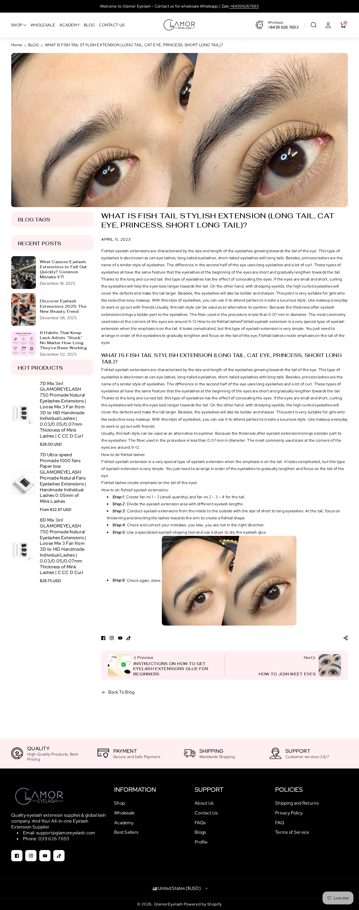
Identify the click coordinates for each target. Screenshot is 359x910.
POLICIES (289, 790)
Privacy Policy (289, 813)
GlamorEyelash (169, 904)
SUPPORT (209, 790)
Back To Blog (121, 692)
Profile (201, 842)
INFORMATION (135, 790)
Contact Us (206, 813)
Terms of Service (292, 832)
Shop (119, 803)
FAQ (279, 823)
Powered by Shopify (203, 904)
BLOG (33, 44)
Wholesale (124, 813)
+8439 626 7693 (283, 27)
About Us (204, 803)
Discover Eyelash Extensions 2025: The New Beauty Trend (63, 306)
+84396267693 (244, 6)
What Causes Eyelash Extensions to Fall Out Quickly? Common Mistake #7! (63, 269)
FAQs (200, 823)
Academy (124, 823)
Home (16, 44)
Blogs (200, 832)
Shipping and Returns (297, 803)
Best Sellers (126, 832)
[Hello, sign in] (328, 25)
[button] (313, 25)
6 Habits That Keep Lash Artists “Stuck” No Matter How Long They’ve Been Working (63, 340)
